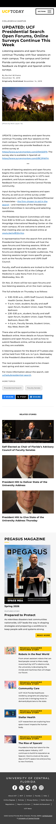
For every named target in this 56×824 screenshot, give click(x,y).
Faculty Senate (33, 388)
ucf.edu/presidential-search (16, 375)
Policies (21, 800)
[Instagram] (41, 787)
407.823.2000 (47, 816)
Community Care (29, 688)
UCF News (28, 808)
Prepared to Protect (19, 615)
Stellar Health (27, 717)
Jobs (45, 796)
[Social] (28, 787)
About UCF (12, 796)
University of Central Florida (28, 780)
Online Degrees (9, 800)
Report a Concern (23, 804)
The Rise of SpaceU (30, 743)
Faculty (37, 796)
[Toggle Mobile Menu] (53, 3)
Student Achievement (41, 804)
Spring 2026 (11, 606)
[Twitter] (21, 787)
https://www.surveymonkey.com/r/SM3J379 (24, 152)
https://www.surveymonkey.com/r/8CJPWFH (25, 158)
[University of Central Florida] (22, 3)
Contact (29, 796)
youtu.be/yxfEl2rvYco (13, 233)
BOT (21, 796)
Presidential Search (13, 388)
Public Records (46, 800)
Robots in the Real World (34, 654)
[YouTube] (34, 787)
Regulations (9, 804)
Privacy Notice (32, 800)
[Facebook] (14, 787)
